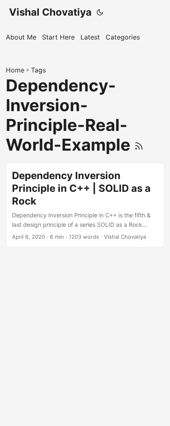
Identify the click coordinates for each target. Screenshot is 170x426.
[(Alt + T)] (100, 12)
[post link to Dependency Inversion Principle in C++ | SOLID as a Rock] (85, 205)
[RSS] (139, 145)
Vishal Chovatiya (50, 12)
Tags (38, 70)
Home (15, 70)
